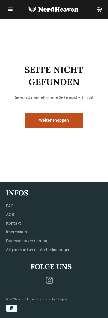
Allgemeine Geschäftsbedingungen (38, 249)
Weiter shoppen (54, 120)
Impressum (16, 232)
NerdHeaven (27, 299)
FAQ (10, 206)
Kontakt (13, 223)
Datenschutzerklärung (26, 241)
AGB (10, 214)
